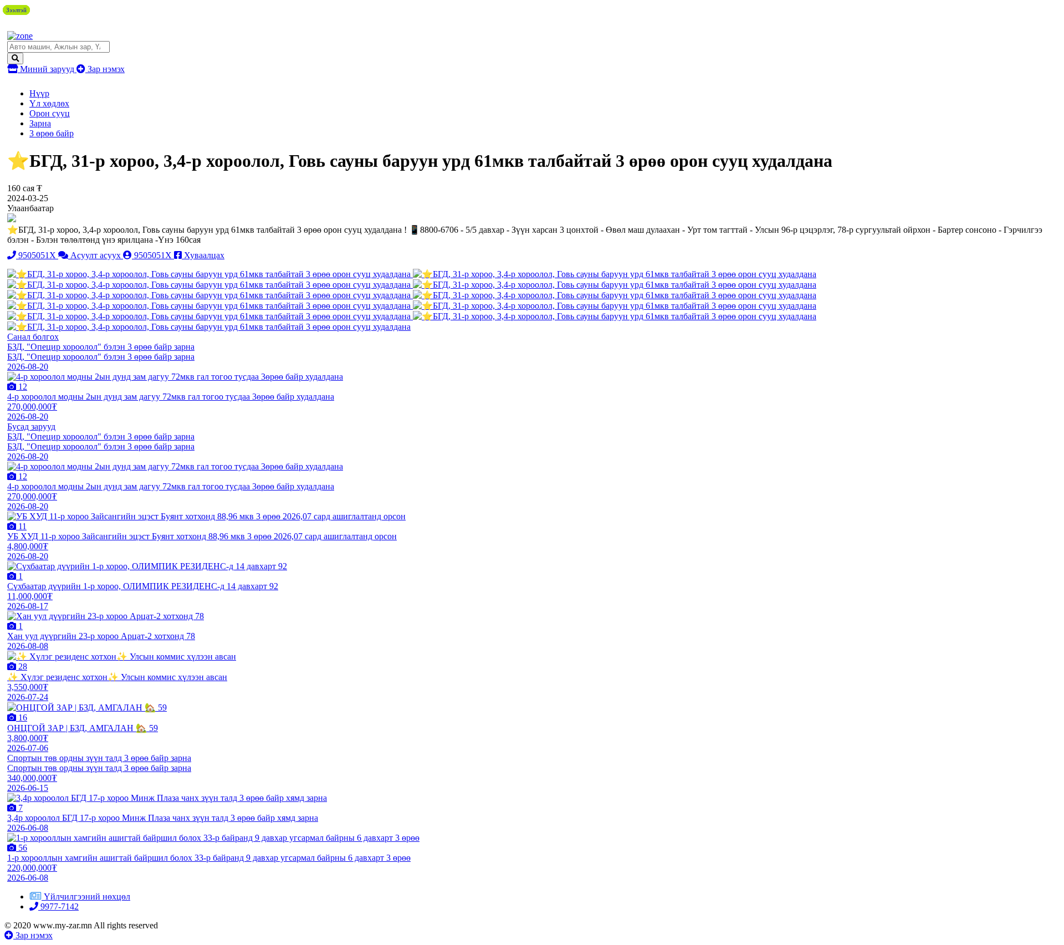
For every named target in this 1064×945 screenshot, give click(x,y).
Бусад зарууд (31, 426)
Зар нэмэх (105, 69)
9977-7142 (58, 906)
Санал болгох (33, 336)
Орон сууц (49, 113)
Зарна (40, 123)
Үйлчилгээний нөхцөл (87, 896)
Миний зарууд (47, 69)
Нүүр (39, 93)
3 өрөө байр (51, 133)
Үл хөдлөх (49, 103)
